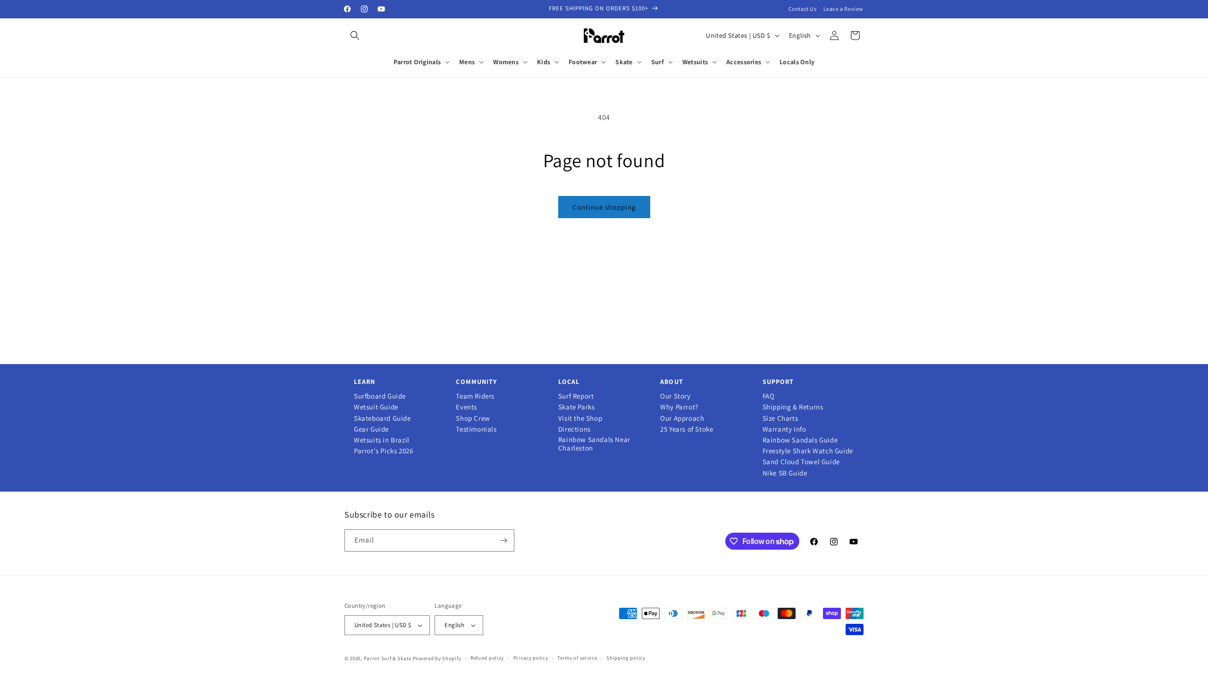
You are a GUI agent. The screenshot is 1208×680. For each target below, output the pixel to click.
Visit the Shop (580, 418)
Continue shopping (604, 207)
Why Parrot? (679, 407)
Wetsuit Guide (376, 407)
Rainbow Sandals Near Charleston (594, 443)
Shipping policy (626, 657)
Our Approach (682, 418)
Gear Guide (371, 429)
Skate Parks (576, 407)
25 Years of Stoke (686, 429)
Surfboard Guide (380, 396)
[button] (354, 35)
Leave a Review (843, 8)
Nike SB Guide (785, 473)
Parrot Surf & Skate (387, 658)
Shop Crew (473, 418)
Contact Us (803, 8)
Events (466, 407)
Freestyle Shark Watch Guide (808, 451)
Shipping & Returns (793, 407)
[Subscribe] (503, 540)
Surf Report (576, 396)
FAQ (769, 396)
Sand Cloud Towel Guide (801, 462)
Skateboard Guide (382, 418)
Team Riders (475, 396)
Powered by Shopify (437, 658)
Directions (574, 429)
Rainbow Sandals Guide (800, 440)
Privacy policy (530, 657)
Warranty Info (784, 429)
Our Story (675, 396)
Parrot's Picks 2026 (383, 451)
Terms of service (577, 657)
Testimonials (476, 429)
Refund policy (487, 657)
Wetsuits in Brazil (382, 440)
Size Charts (780, 418)
